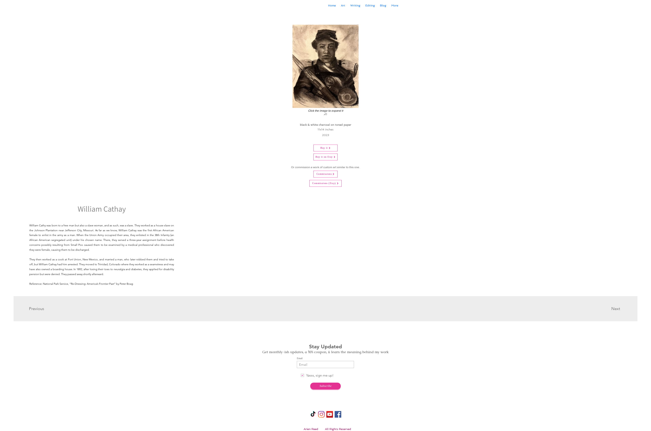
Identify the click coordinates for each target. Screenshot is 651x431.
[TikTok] (313, 414)
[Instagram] (321, 414)
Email (300, 358)
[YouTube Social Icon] (329, 414)
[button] (325, 114)
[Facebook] (338, 414)
